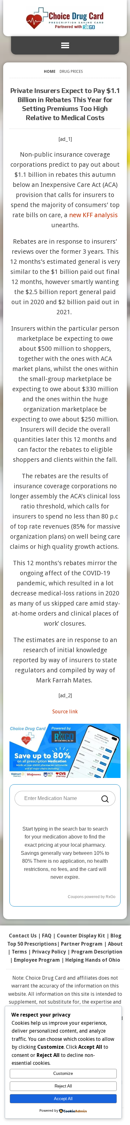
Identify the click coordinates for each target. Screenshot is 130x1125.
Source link (65, 712)
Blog (115, 936)
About (115, 944)
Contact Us (23, 936)
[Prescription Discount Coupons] (65, 18)
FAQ (46, 936)
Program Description (96, 952)
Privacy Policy (49, 952)
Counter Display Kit (81, 936)
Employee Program (37, 960)
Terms (19, 952)
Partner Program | (84, 944)
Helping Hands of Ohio (92, 960)
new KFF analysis (93, 215)
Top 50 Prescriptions (32, 944)
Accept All (63, 1098)
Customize (63, 1073)
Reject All (63, 1086)
